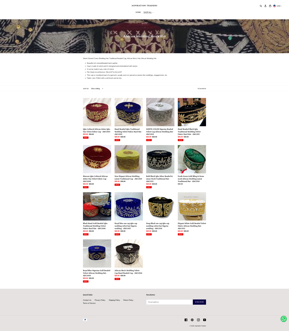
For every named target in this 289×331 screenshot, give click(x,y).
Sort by (86, 89)
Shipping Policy (114, 300)
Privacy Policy (100, 300)
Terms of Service (89, 303)
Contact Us (87, 300)
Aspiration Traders (144, 6)
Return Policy (128, 300)
